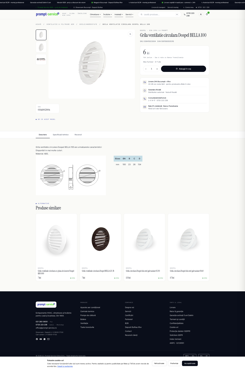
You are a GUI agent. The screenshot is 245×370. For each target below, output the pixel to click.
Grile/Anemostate (88, 24)
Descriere (43, 135)
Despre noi (129, 307)
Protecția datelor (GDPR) (180, 331)
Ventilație (84, 323)
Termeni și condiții (177, 319)
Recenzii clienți (131, 335)
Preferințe (174, 363)
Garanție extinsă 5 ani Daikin (181, 315)
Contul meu (189, 7)
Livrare (172, 307)
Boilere (83, 319)
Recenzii (78, 135)
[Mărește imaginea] (130, 34)
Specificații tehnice (61, 135)
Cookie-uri (174, 327)
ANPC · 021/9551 (177, 343)
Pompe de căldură (88, 315)
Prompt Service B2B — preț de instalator (53, 7)
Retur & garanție (176, 311)
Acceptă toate (189, 363)
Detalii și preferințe (65, 366)
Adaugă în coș (185, 69)
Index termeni (175, 339)
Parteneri (129, 319)
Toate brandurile (87, 327)
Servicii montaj (173, 7)
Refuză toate (159, 363)
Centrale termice (87, 311)
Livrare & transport (158, 7)
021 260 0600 (42, 322)
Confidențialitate (176, 323)
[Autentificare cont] (200, 14)
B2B (126, 323)
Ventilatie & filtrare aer (60, 24)
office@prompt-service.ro (46, 328)
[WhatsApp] (44, 339)
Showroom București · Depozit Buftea (89, 7)
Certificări (129, 315)
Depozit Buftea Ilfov (133, 327)
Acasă (38, 24)
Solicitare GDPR (176, 335)
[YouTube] (41, 339)
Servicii (128, 311)
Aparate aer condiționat (90, 307)
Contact (128, 331)
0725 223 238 (190, 14)
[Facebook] (37, 339)
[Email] (48, 339)
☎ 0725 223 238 (202, 7)
